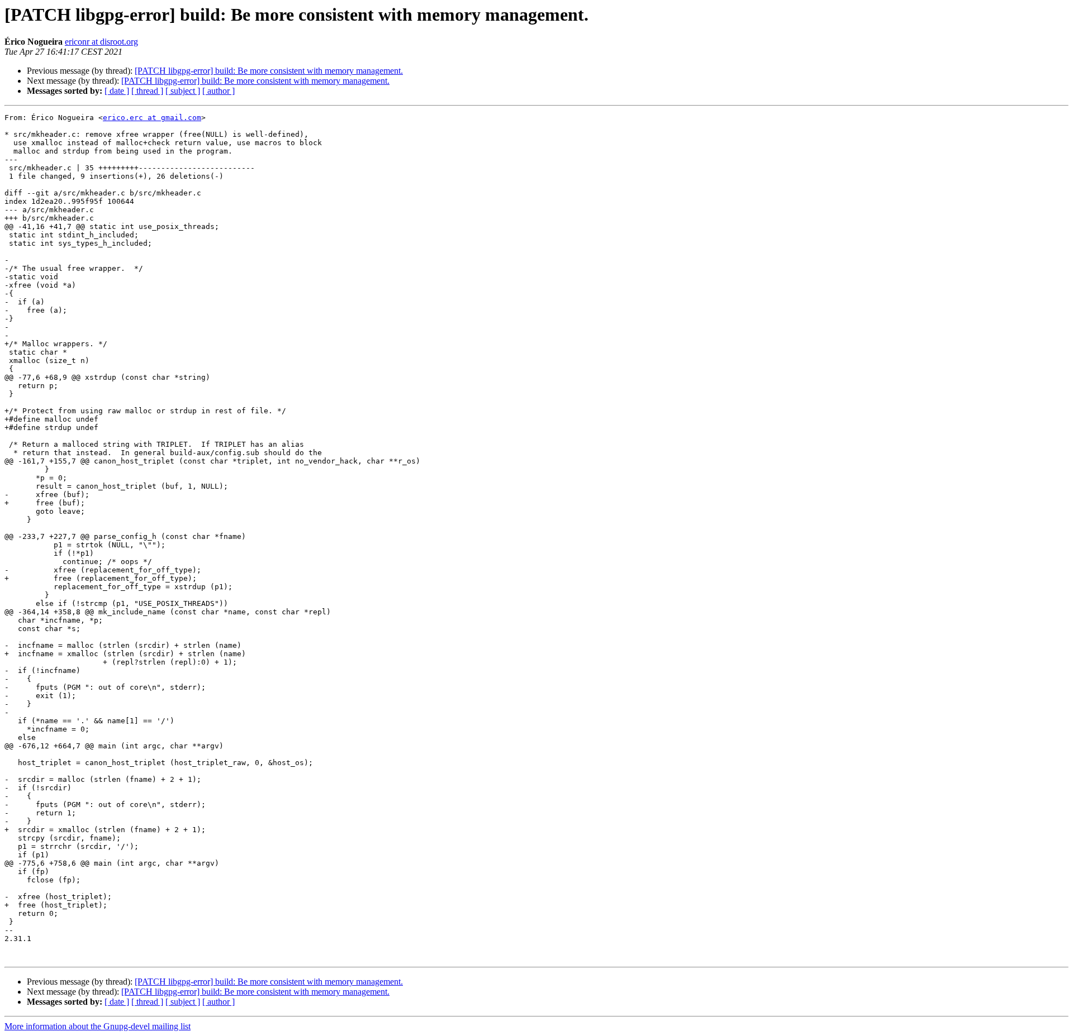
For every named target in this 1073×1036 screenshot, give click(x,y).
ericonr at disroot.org (101, 41)
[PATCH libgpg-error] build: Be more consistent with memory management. (269, 70)
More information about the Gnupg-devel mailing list (97, 1026)
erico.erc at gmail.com (152, 117)
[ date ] (117, 91)
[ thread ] (147, 91)
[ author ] (218, 91)
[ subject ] (182, 91)
